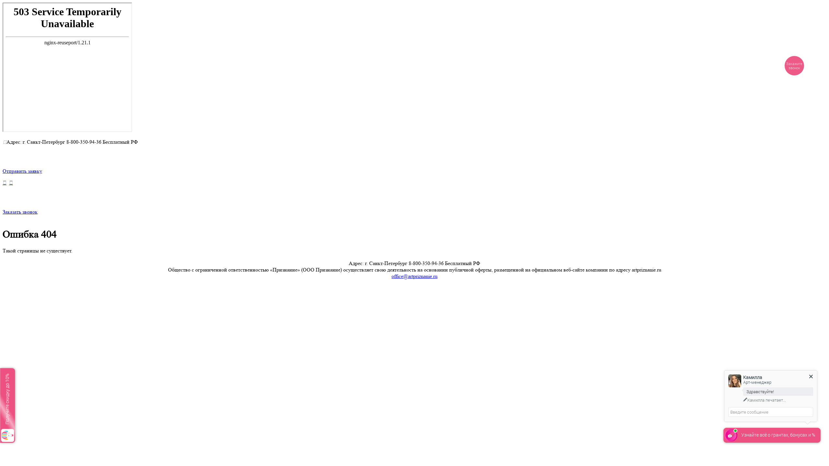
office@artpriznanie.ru (414, 276)
